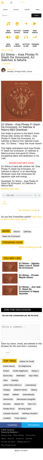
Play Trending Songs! (8, 445)
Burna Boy (8, 376)
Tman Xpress (20, 418)
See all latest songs (27, 210)
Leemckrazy (30, 385)
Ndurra (17, 231)
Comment (6, 64)
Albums (27, 9)
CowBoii (7, 418)
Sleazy (34, 390)
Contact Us (20, 438)
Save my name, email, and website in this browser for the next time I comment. (21, 344)
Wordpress (13, 432)
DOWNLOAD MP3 (10, 189)
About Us (11, 438)
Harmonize (8, 399)
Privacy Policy (31, 435)
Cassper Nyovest (10, 413)
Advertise (29, 438)
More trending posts (30, 247)
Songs (5, 9)
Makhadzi (20, 376)
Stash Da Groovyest (11, 236)
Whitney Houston (29, 413)
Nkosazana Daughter (26, 399)
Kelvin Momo (9, 366)
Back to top (21, 451)
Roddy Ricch (9, 409)
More (38, 9)
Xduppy (6, 390)
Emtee (6, 371)
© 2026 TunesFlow (7, 430)
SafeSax (27, 231)
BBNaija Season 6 (23, 442)
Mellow (16, 394)
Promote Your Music (8, 442)
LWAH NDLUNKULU (12, 385)
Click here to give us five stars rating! (21, 218)
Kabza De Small (27, 361)
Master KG (19, 404)
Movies (16, 9)
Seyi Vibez (33, 376)
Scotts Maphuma (20, 371)
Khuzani (6, 404)
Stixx (5, 380)
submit (8, 352)
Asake (6, 394)
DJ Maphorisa (25, 366)
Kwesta (14, 380)
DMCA (3, 438)
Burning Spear (24, 409)
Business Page (6, 435)
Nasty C (35, 371)
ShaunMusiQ (28, 394)
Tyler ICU (32, 404)
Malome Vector (20, 390)
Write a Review (18, 435)
